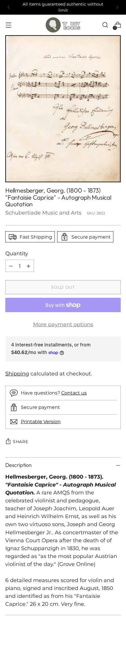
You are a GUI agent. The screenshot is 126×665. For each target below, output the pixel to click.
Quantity (16, 253)
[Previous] (8, 7)
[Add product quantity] (28, 266)
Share (20, 441)
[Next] (117, 7)
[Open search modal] (105, 25)
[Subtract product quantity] (11, 266)
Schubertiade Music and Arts (43, 212)
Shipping (17, 373)
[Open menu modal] (8, 25)
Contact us (74, 393)
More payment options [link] (63, 324)
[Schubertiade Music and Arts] (63, 25)
